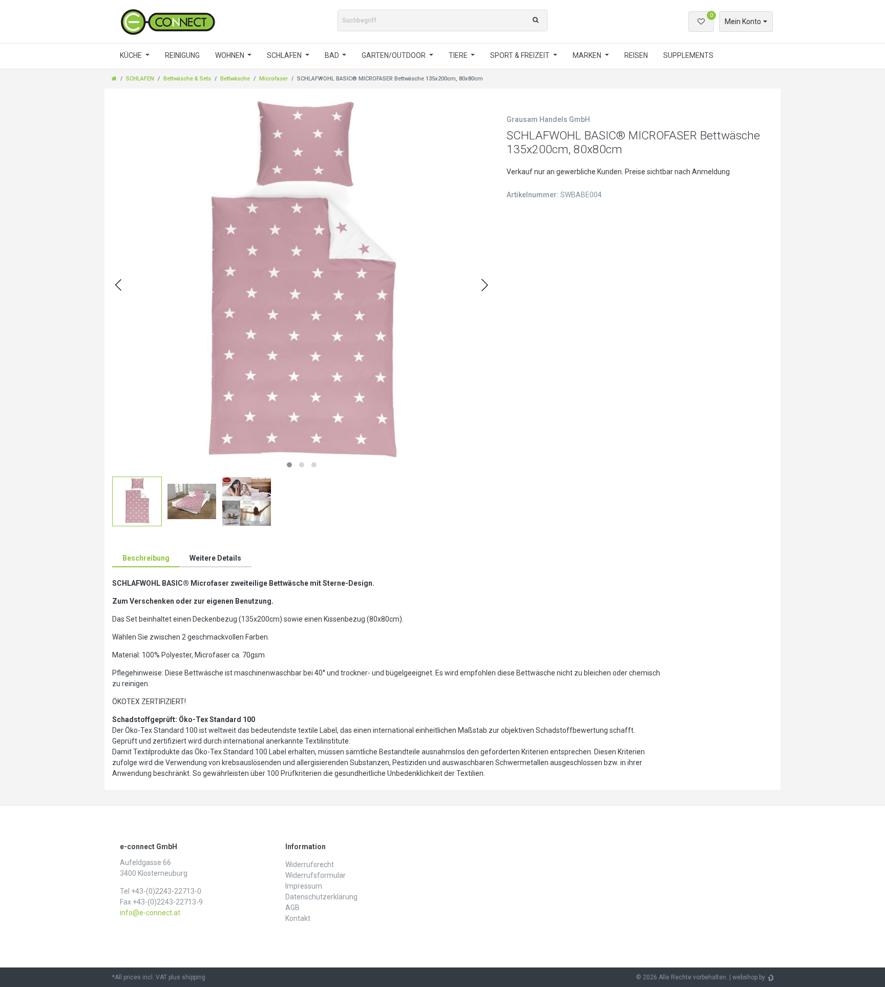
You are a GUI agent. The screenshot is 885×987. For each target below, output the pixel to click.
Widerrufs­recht (309, 864)
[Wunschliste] (701, 21)
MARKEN (588, 55)
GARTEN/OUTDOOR (394, 55)
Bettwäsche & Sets (187, 78)
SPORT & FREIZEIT (520, 55)
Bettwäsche (235, 78)
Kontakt (297, 918)
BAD (333, 55)
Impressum (303, 886)
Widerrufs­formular (315, 875)
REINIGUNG (182, 55)
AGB (292, 907)
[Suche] (535, 20)
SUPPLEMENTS (688, 55)
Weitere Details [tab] (215, 558)
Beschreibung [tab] (146, 558)
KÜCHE (131, 55)
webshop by (748, 977)
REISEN (636, 55)
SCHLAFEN (285, 55)
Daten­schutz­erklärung (321, 897)
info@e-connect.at (150, 913)
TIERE (459, 55)
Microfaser (273, 78)
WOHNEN (230, 55)
